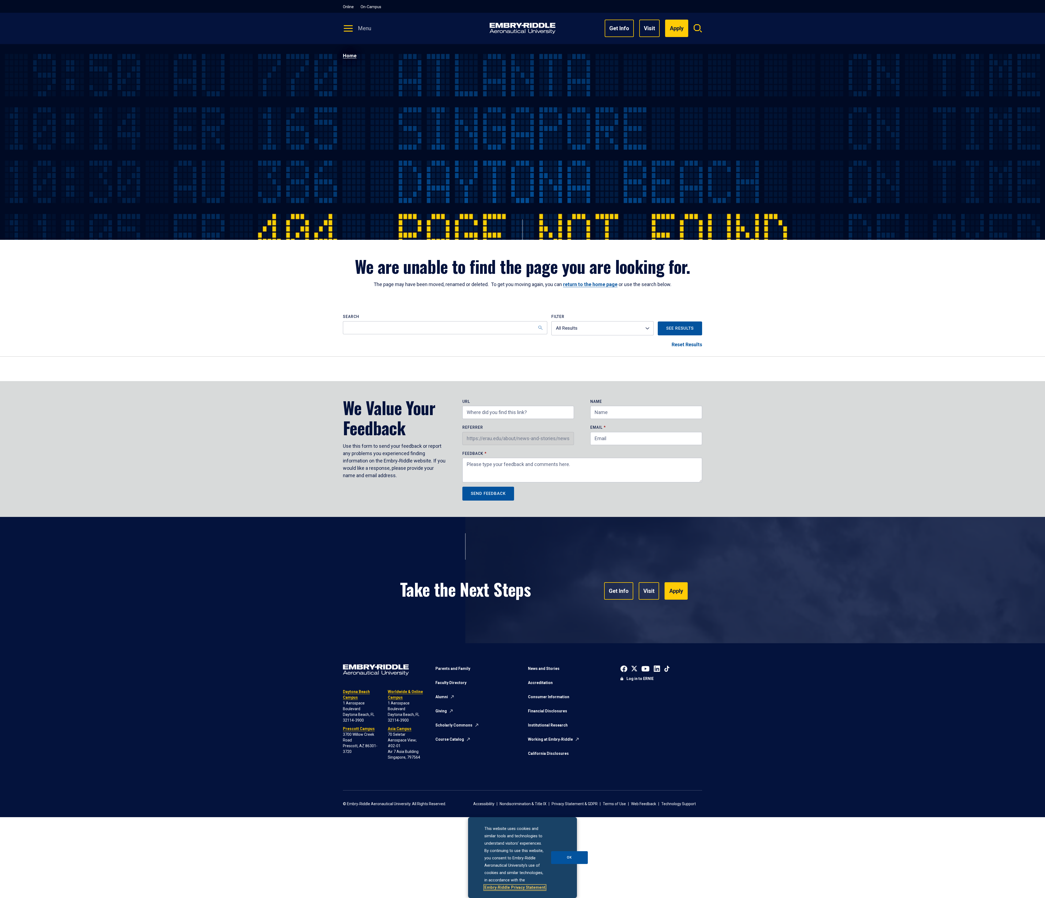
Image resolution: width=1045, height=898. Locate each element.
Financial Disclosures (547, 711)
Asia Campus (399, 729)
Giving (441, 711)
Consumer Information (548, 697)
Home (349, 56)
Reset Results (687, 344)
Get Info (619, 28)
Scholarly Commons (453, 725)
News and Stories (544, 668)
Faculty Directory (450, 683)
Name (596, 402)
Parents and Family (452, 668)
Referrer (472, 427)
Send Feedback (488, 493)
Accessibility (483, 804)
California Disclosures (548, 753)
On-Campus (371, 7)
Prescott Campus (359, 729)
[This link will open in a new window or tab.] (623, 668)
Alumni (441, 697)
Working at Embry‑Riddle (550, 739)
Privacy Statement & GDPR (575, 804)
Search (351, 317)
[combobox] (602, 328)
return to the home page (590, 284)
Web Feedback (643, 804)
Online (348, 7)
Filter (557, 317)
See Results (680, 328)
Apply (676, 591)
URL (466, 402)
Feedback (473, 454)
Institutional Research (548, 725)
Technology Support (678, 804)
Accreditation (540, 683)
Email (596, 427)
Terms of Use (614, 804)
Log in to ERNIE (640, 678)
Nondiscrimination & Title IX (523, 804)
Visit (649, 28)
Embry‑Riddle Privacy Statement (514, 887)
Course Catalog (449, 739)
